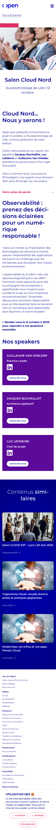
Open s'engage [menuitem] (8, 684)
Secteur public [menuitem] (8, 732)
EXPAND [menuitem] (6, 706)
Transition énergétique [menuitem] (12, 736)
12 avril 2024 (7, 658)
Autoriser (20, 816)
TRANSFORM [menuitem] (8, 703)
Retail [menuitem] (4, 725)
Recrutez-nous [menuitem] (8, 687)
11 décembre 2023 (9, 553)
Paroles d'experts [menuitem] (9, 763)
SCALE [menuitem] (5, 696)
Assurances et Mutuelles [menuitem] (12, 715)
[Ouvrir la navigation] (52, 6)
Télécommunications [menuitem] (11, 740)
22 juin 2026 (7, 605)
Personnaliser (28, 824)
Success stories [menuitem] (8, 767)
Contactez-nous (17, 378)
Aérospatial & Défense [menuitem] (11, 743)
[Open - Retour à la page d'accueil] (10, 6)
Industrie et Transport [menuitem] (11, 718)
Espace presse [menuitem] (8, 782)
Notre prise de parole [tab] (16, 192)
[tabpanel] (28, 256)
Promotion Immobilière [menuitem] (12, 722)
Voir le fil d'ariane (11, 15)
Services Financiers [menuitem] (10, 729)
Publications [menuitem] (7, 779)
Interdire (39, 816)
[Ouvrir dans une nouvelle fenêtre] (10, 367)
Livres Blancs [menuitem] (7, 760)
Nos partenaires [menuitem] (9, 751)
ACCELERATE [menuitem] (8, 699)
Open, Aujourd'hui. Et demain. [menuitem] (15, 680)
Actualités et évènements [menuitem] (13, 775)
